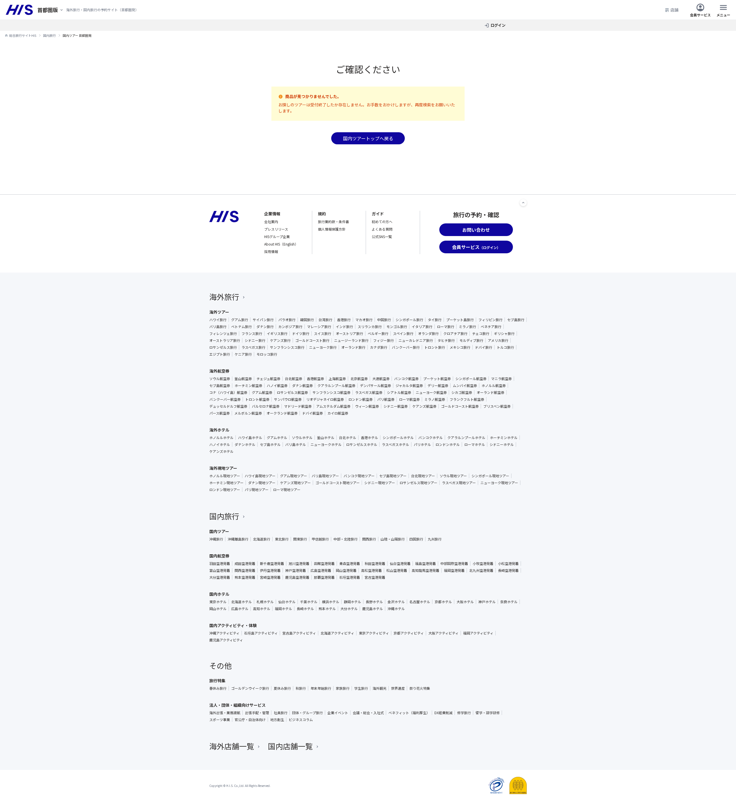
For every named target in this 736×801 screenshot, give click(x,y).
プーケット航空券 (437, 378)
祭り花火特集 (419, 688)
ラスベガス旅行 (253, 347)
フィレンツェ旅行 (223, 333)
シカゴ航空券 (461, 392)
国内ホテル (219, 594)
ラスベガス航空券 (368, 392)
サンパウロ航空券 (288, 399)
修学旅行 (464, 712)
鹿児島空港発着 (297, 577)
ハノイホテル (219, 444)
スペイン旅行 (403, 333)
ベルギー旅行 (378, 333)
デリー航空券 (438, 385)
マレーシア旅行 (319, 326)
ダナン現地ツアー (261, 482)
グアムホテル (277, 437)
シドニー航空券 (396, 406)
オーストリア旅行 (349, 333)
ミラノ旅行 (467, 326)
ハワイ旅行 (218, 319)
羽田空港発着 (219, 563)
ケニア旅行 (243, 354)
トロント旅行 (434, 347)
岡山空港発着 (346, 570)
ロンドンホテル (448, 444)
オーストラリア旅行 (224, 340)
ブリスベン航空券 (497, 406)
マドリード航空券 (298, 406)
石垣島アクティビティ (261, 633)
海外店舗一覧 (231, 746)
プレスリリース (276, 229)
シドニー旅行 (255, 340)
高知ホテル (261, 608)
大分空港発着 (219, 577)
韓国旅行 (307, 319)
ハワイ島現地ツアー (260, 476)
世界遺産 (398, 688)
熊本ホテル (327, 608)
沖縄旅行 (216, 539)
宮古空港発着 (375, 577)
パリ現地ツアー (257, 489)
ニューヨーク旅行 (323, 347)
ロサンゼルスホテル (361, 444)
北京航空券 (359, 378)
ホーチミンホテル (504, 437)
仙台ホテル (287, 601)
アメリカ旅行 (498, 340)
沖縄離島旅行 (238, 539)
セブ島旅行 (515, 319)
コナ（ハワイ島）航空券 (228, 392)
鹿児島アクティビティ (226, 640)
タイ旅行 (435, 319)
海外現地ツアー (223, 468)
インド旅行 (344, 326)
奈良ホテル (509, 601)
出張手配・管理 (257, 712)
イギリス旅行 (277, 333)
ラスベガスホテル (395, 444)
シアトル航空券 (399, 392)
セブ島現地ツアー (393, 476)
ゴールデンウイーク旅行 (250, 688)
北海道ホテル (241, 601)
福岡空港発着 (454, 570)
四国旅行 (416, 539)
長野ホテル (374, 601)
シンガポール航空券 (470, 378)
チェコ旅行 (480, 333)
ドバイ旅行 (483, 347)
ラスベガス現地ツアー (459, 482)
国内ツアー (219, 531)
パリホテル (422, 444)
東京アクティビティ (374, 633)
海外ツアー (219, 312)
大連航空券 (381, 378)
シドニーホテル (502, 444)
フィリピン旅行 (490, 319)
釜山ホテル (325, 437)
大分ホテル (349, 608)
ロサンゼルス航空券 (292, 392)
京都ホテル (443, 601)
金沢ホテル (396, 601)
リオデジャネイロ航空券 (325, 399)
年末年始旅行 (320, 688)
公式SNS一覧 (382, 236)
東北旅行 (282, 539)
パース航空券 (219, 413)
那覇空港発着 (324, 577)
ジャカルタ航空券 (409, 385)
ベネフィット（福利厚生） (409, 712)
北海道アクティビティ (337, 633)
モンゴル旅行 (396, 326)
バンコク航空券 (406, 378)
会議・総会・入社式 (368, 712)
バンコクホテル (430, 437)
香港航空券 (315, 378)
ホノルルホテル (221, 437)
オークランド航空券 (282, 413)
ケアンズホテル (221, 451)
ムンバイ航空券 (465, 385)
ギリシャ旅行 (504, 333)
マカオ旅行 (364, 319)
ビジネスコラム (301, 719)
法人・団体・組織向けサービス (237, 705)
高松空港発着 (371, 570)
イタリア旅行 (422, 326)
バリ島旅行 (218, 326)
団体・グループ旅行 (307, 712)
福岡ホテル (283, 608)
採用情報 (271, 251)
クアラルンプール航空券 (336, 385)
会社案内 (271, 221)
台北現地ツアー (423, 476)
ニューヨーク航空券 (431, 392)
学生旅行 (361, 688)
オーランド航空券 (490, 392)
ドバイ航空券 (312, 413)
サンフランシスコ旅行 (287, 347)
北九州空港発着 (481, 570)
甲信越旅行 (320, 539)
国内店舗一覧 (290, 746)
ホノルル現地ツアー (224, 476)
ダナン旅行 (265, 326)
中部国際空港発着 (454, 563)
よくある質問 (382, 229)
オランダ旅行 (428, 333)
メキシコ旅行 (460, 347)
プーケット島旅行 (460, 319)
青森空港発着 (349, 563)
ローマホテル (474, 444)
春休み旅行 (218, 688)
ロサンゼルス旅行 (223, 347)
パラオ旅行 (287, 319)
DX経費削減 (443, 712)
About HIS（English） (281, 244)
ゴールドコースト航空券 (460, 406)
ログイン (497, 25)
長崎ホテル (305, 608)
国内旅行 (224, 516)
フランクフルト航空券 (467, 399)
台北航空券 (293, 378)
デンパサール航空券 (375, 385)
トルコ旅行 (505, 347)
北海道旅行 (261, 539)
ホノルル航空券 (494, 385)
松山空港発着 (396, 570)
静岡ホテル (352, 601)
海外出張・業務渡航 (224, 712)
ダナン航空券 (302, 385)
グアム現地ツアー (293, 476)
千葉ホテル (308, 601)
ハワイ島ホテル (250, 437)
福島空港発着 (425, 563)
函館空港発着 (324, 563)
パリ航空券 (385, 399)
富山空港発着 (219, 570)
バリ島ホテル (295, 444)
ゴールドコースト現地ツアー (337, 482)
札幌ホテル (265, 601)
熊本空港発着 (245, 577)
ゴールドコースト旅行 (312, 340)
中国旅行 (384, 319)
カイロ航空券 (337, 413)
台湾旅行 (325, 319)
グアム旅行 (239, 319)
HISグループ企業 (277, 236)
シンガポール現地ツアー (490, 476)
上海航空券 (337, 378)
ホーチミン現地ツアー (226, 482)
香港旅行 (344, 319)
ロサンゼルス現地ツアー (418, 482)
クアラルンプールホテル (466, 437)
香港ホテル (369, 437)
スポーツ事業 (219, 719)
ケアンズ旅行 (280, 340)
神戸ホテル (487, 601)
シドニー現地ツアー (379, 482)
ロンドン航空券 (360, 399)
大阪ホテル (465, 601)
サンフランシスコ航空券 (331, 392)
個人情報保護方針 (332, 229)
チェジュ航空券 (268, 378)
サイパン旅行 (263, 319)
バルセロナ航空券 (265, 406)
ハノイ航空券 (277, 385)
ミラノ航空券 (434, 399)
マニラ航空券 (501, 378)
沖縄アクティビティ (224, 633)
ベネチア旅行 (491, 326)
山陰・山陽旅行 (393, 539)
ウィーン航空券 (367, 406)
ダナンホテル (245, 444)
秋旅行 (301, 688)
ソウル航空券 (219, 378)
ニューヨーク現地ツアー (499, 482)
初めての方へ (382, 221)
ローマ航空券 (409, 399)
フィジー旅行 (383, 340)
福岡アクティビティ (478, 633)
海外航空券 (219, 371)
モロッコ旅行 (266, 354)
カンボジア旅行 (290, 326)
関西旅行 (369, 539)
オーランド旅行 (353, 347)
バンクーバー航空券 (225, 399)
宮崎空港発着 (270, 577)
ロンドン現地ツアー (224, 489)
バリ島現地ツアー (325, 476)
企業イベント (337, 712)
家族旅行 (343, 688)
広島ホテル (239, 608)
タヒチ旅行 (446, 340)
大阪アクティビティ (443, 633)
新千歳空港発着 (272, 563)
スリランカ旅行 (370, 326)
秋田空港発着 (375, 563)
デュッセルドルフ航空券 (228, 406)
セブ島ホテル (270, 444)
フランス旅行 (251, 333)
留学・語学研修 (488, 712)
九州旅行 (435, 539)
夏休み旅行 (282, 688)
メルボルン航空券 (248, 413)
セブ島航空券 (219, 385)
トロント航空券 (257, 399)
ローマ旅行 (445, 326)
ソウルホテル (302, 437)
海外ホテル (219, 430)
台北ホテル (347, 437)
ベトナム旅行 (241, 326)
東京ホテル (218, 601)
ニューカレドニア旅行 (415, 340)
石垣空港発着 (349, 577)
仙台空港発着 (400, 563)
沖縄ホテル (396, 608)
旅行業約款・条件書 (333, 221)
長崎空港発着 (508, 570)
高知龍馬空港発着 (425, 570)
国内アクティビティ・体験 (233, 625)
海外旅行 (224, 296)
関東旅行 (300, 539)
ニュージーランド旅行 (351, 340)
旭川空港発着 (299, 563)
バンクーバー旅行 (406, 347)
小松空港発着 (508, 563)
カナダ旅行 (378, 347)
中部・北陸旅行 (346, 539)
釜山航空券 (243, 378)
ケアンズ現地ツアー (295, 482)
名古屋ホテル (419, 601)
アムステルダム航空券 (333, 406)
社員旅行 (281, 712)
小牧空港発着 (483, 563)
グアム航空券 (262, 392)
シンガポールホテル (398, 437)
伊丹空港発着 (270, 570)
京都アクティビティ (409, 633)
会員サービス (700, 14)
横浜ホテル (330, 601)
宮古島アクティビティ (299, 633)
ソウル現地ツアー (453, 476)
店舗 (674, 9)
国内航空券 (219, 556)
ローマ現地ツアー (286, 489)
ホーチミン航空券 (248, 385)
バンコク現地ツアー (359, 476)
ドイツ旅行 (300, 333)
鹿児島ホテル (372, 608)
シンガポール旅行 (409, 319)
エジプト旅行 (219, 354)
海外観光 (379, 688)
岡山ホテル (218, 608)
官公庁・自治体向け (250, 719)
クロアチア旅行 (455, 333)
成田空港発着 (245, 563)
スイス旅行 (322, 333)
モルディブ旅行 (471, 340)
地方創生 (277, 719)
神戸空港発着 (295, 570)
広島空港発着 (320, 570)
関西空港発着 (245, 570)
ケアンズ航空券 (424, 406)
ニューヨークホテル (326, 444)
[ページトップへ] (523, 202)
